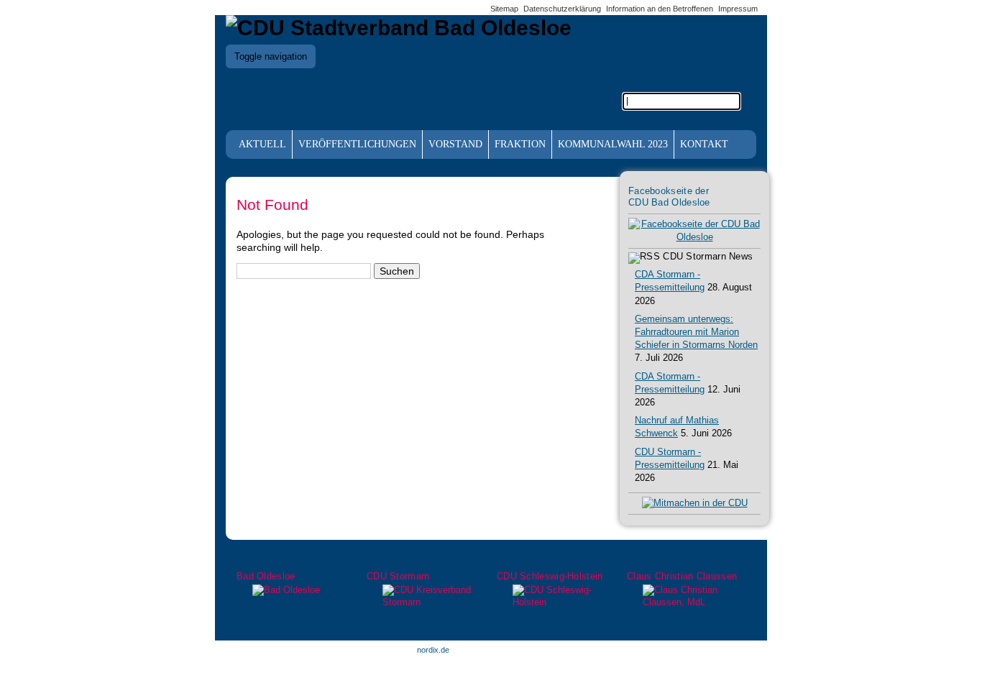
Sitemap (504, 8)
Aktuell (262, 144)
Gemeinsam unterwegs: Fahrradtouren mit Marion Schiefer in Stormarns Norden (696, 332)
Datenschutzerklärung (562, 8)
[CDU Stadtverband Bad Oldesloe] (399, 28)
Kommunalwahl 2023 (613, 144)
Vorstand (455, 144)
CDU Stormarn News (708, 257)
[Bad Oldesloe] (296, 590)
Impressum (738, 8)
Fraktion (520, 144)
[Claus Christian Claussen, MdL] (686, 596)
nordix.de (433, 650)
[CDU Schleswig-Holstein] (556, 596)
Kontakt (704, 144)
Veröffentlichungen (357, 144)
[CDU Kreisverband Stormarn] (426, 596)
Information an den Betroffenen (659, 8)
